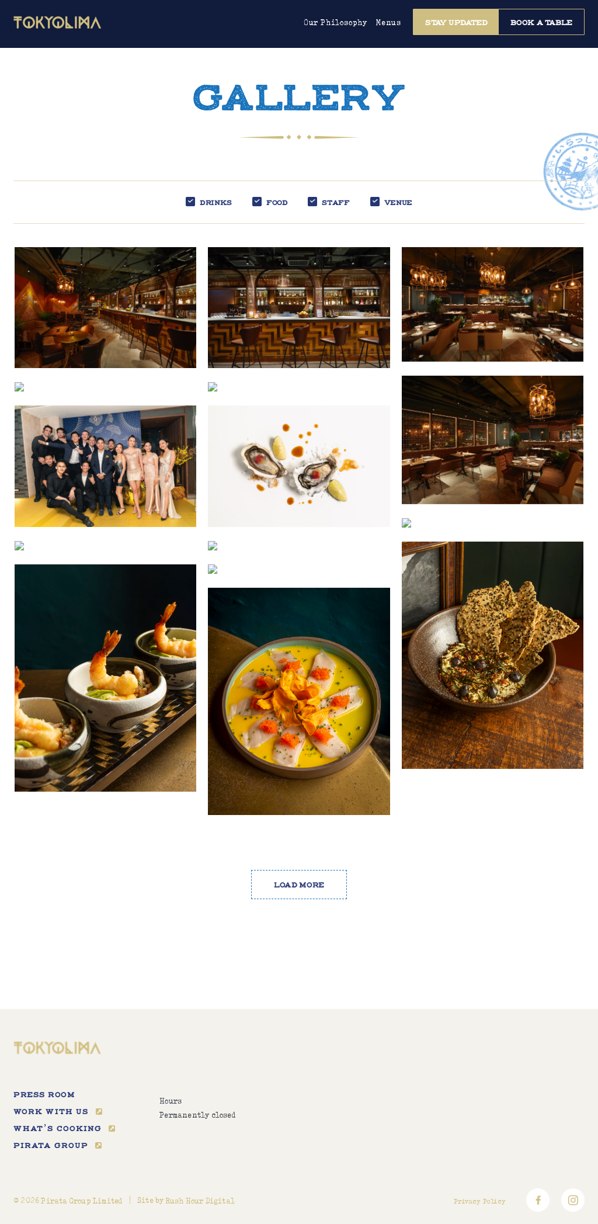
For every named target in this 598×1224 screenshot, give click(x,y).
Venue (398, 202)
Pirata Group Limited (81, 1201)
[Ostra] (492, 523)
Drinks (216, 202)
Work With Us (51, 1111)
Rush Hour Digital (200, 1201)
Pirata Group (50, 1145)
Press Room (44, 1094)
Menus (388, 23)
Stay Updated (456, 22)
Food (277, 202)
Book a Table (541, 22)
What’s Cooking (57, 1128)
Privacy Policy (480, 1201)
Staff (335, 202)
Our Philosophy (335, 23)
